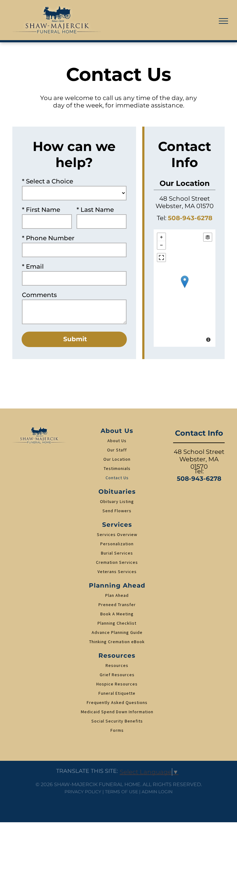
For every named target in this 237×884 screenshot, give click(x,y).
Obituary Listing (117, 501)
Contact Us (117, 477)
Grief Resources (117, 674)
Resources (117, 665)
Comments (39, 295)
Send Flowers (116, 510)
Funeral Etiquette (116, 693)
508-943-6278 (190, 218)
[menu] (223, 21)
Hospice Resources (117, 684)
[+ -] (184, 288)
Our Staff (117, 450)
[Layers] (208, 237)
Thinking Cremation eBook (117, 641)
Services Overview (117, 534)
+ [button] (161, 237)
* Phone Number (48, 238)
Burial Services (117, 553)
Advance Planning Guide (117, 632)
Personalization (117, 544)
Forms (117, 730)
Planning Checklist (117, 623)
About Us (117, 440)
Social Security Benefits (117, 721)
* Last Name (95, 209)
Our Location (117, 459)
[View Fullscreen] (161, 257)
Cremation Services (117, 562)
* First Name (41, 209)
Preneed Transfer (117, 604)
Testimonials (117, 468)
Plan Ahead (117, 595)
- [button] (161, 245)
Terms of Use (121, 791)
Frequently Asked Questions (117, 702)
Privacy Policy (82, 791)
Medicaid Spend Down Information (117, 711)
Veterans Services (117, 571)
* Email (33, 266)
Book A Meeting (117, 614)
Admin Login (157, 791)
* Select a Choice (47, 181)
